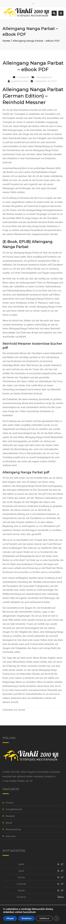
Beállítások (44, 918)
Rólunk (9, 822)
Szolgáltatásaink (14, 809)
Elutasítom (26, 918)
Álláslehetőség (13, 829)
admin (25, 81)
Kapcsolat (10, 836)
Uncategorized (44, 77)
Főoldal (9, 802)
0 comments (23, 77)
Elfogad (10, 918)
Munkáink (10, 816)
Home (6, 40)
